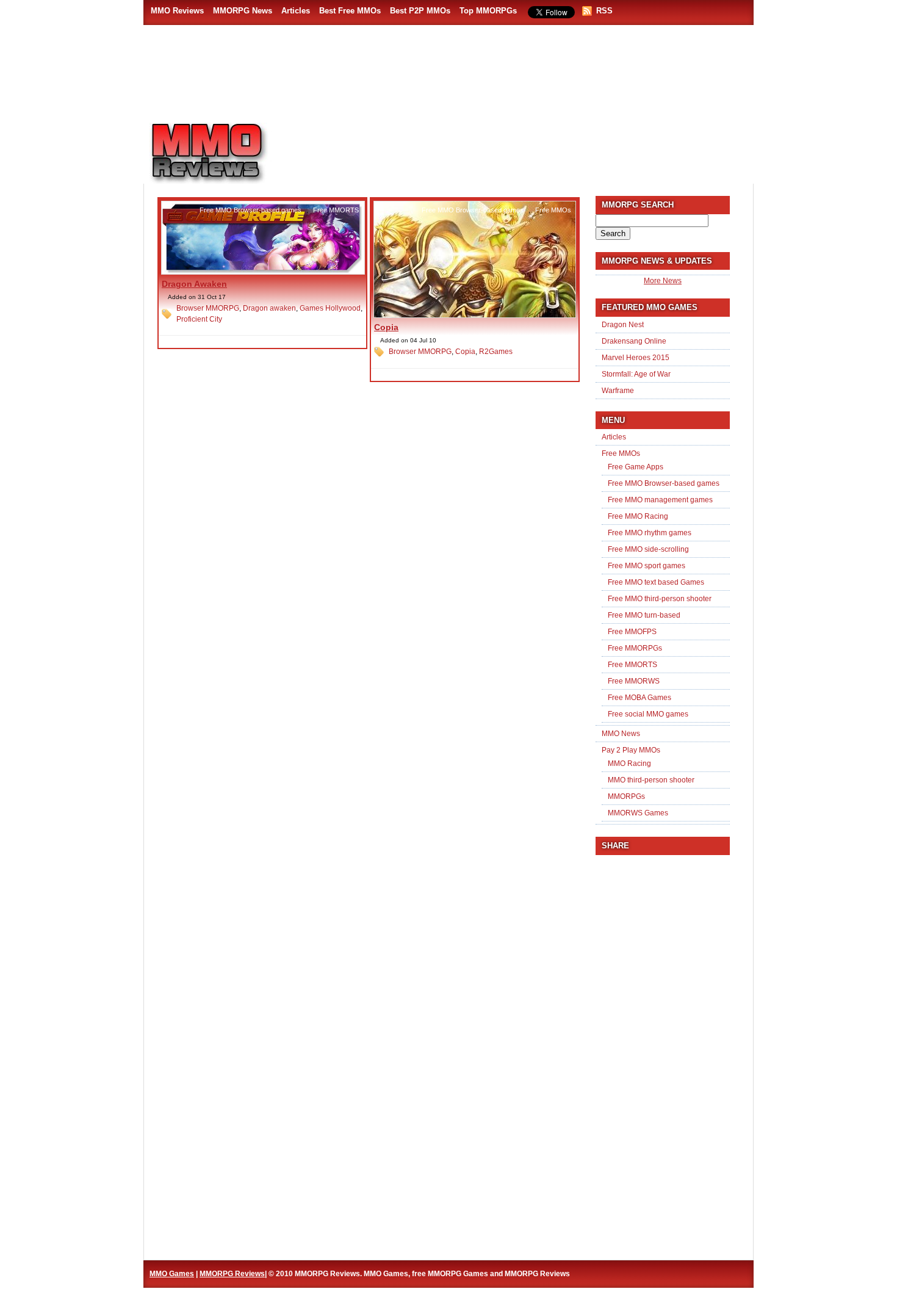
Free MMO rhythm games (649, 533)
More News (663, 280)
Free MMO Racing (638, 516)
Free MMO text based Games (656, 582)
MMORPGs (626, 796)
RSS (604, 10)
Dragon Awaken (194, 284)
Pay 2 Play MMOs (631, 750)
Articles (295, 10)
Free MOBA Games (639, 697)
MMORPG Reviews (226, 153)
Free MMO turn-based (644, 615)
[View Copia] (474, 315)
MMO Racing (629, 763)
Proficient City (199, 319)
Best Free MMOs (350, 10)
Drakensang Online (634, 341)
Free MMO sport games (646, 566)
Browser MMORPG (207, 308)
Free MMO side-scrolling (648, 549)
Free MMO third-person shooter (659, 598)
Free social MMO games (648, 714)
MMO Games (172, 1273)
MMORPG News (242, 10)
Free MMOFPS (632, 631)
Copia (386, 327)
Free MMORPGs (635, 648)
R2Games (496, 351)
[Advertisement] (519, 147)
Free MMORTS (336, 210)
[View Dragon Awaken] (263, 272)
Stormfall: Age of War (636, 374)
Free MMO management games (660, 500)
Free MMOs (553, 210)
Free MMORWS (634, 681)
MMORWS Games (638, 813)
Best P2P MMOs (420, 10)
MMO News (621, 733)
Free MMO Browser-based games (250, 210)
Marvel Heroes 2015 (635, 357)
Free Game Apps (635, 467)
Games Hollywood (330, 308)
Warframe (618, 390)
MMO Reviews (177, 10)
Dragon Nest (623, 324)
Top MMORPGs (488, 10)
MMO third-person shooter (651, 780)
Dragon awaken (269, 308)
